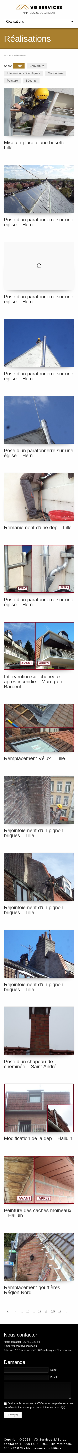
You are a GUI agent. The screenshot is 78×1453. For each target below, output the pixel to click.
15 (46, 1311)
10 (27, 1311)
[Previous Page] (15, 1311)
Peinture (12, 80)
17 (59, 1311)
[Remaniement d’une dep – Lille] (39, 497)
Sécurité (31, 80)
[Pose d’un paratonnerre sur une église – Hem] (39, 189)
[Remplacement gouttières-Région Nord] (39, 1256)
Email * (54, 1377)
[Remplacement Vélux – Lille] (39, 727)
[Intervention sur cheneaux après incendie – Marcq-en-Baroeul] (39, 646)
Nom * (53, 1369)
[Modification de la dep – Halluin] (39, 1107)
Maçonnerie (55, 73)
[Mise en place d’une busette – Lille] (39, 112)
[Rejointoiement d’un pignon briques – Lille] (39, 800)
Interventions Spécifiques (23, 73)
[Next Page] (66, 1311)
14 (39, 1311)
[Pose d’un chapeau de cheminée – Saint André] (39, 1030)
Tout (19, 65)
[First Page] (7, 1311)
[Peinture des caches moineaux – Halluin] (39, 1179)
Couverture (37, 65)
